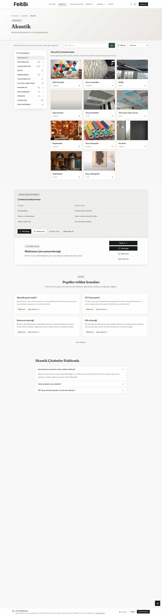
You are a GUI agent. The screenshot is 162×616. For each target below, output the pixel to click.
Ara (112, 45)
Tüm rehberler (81, 342)
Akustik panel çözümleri (83, 211)
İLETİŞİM (110, 4)
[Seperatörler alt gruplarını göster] (43, 75)
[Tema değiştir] (135, 4)
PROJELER (89, 4)
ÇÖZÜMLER (61, 4)
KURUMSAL (100, 4)
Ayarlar (124, 612)
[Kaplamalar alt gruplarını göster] (43, 88)
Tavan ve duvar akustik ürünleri (86, 216)
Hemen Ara (143, 4)
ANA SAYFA (52, 4)
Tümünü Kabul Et (143, 612)
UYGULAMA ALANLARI (76, 4)
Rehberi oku (21, 309)
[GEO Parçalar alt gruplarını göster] (43, 62)
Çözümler (24, 16)
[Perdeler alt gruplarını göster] (43, 96)
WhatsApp (25, 231)
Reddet (132, 612)
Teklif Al (122, 243)
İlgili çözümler (33, 309)
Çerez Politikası (100, 613)
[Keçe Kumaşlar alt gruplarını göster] (43, 92)
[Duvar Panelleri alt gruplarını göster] (43, 66)
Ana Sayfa (15, 16)
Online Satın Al (68, 231)
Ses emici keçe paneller (83, 222)
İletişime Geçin (54, 231)
